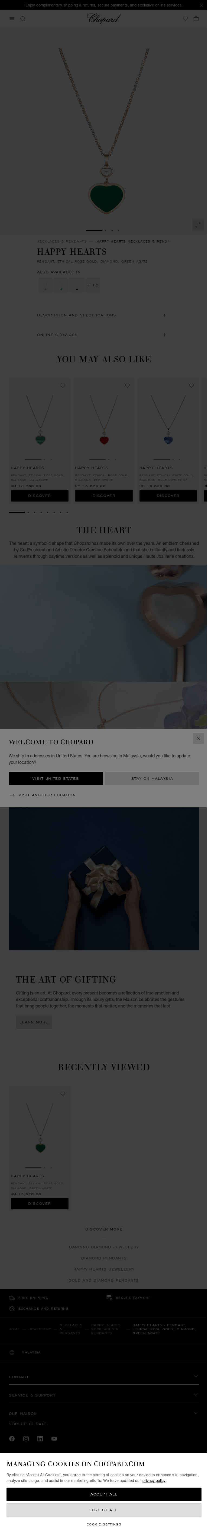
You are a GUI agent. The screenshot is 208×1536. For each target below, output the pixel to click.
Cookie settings (102, 1524)
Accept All (102, 1494)
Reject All (102, 1510)
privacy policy (174, 1480)
